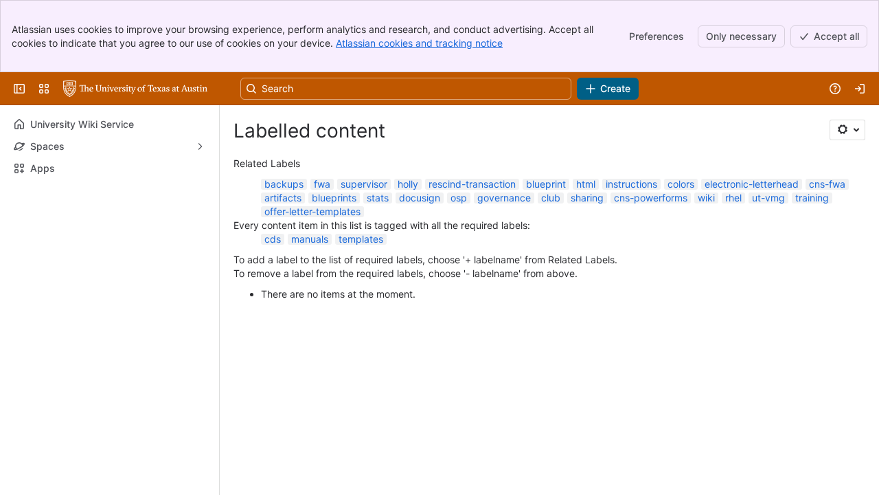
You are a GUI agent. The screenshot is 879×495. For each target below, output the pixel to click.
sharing (587, 198)
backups (284, 184)
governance (504, 198)
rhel (733, 198)
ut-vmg (768, 198)
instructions (631, 184)
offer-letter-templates (312, 211)
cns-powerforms (650, 198)
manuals (309, 239)
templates (361, 239)
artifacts (282, 198)
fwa (322, 184)
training (812, 198)
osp (458, 198)
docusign (419, 198)
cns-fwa (827, 184)
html (585, 184)
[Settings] (847, 130)
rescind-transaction (472, 184)
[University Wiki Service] (135, 89)
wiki (706, 198)
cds (272, 239)
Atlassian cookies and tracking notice (419, 43)
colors (680, 184)
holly (408, 184)
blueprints (334, 198)
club (550, 198)
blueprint (546, 184)
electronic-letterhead (752, 184)
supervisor (364, 184)
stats (378, 198)
